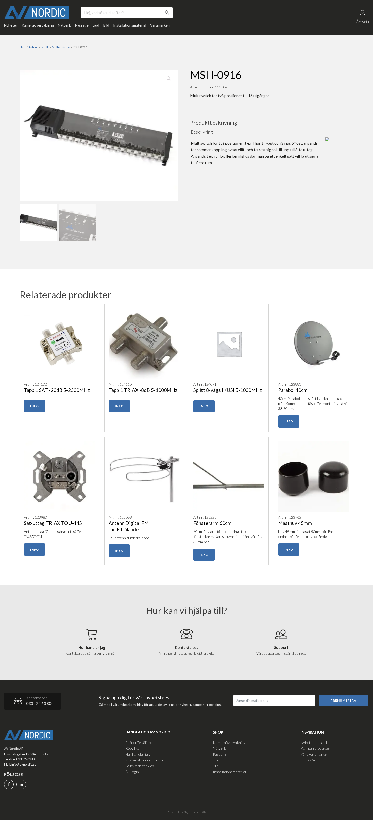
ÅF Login (132, 772)
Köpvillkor (133, 748)
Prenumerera (344, 700)
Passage (82, 25)
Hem (23, 47)
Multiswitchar (61, 47)
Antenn (33, 47)
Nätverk (64, 25)
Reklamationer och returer (146, 760)
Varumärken (160, 25)
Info (34, 406)
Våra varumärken (315, 754)
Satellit (45, 47)
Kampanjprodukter (315, 748)
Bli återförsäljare (138, 742)
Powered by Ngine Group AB (186, 812)
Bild (106, 25)
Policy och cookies (139, 766)
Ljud (96, 25)
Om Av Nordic (311, 760)
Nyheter (11, 25)
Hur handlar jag (137, 754)
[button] (169, 78)
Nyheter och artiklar (317, 742)
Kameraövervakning (38, 25)
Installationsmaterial (129, 25)
